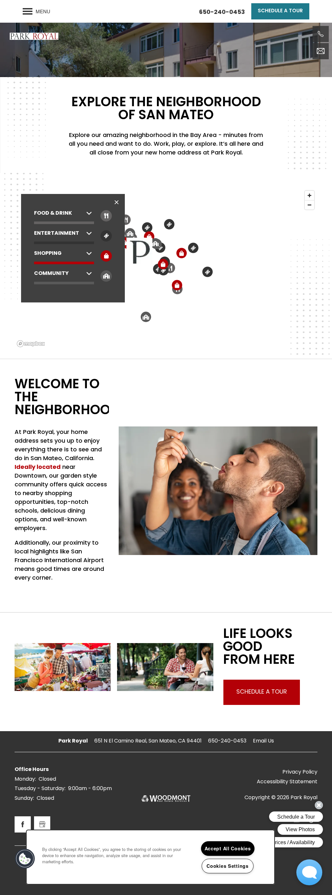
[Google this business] (42, 824)
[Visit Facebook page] (23, 824)
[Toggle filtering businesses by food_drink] (106, 215)
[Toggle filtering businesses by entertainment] (106, 236)
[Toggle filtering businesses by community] (106, 276)
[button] (280, 11)
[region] (150, 857)
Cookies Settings (228, 866)
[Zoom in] (309, 195)
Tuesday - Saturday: (40, 789)
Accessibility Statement (287, 782)
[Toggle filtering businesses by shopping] (106, 256)
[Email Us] (321, 51)
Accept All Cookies (228, 848)
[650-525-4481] (321, 34)
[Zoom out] (309, 205)
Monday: (25, 779)
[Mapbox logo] (31, 343)
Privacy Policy (299, 772)
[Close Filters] (116, 202)
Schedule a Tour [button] (261, 692)
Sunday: (24, 798)
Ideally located (38, 467)
